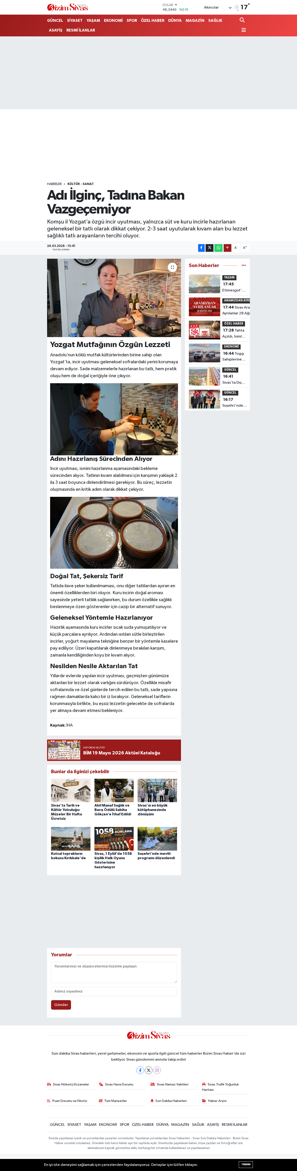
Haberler (54, 184)
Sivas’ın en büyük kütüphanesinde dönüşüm (153, 810)
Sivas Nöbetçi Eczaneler (71, 1084)
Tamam (245, 1164)
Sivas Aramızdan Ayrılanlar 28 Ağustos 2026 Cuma (242, 310)
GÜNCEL (55, 20)
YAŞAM (93, 20)
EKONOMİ (113, 20)
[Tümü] (244, 266)
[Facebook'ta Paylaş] (201, 248)
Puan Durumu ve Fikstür (69, 1101)
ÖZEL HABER (152, 20)
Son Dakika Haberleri (171, 1101)
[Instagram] (157, 1070)
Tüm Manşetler (115, 1101)
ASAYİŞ (55, 30)
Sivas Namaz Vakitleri (172, 1084)
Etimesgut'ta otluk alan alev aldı (233, 287)
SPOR (132, 20)
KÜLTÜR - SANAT (81, 184)
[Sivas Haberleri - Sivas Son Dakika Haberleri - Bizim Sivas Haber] (67, 7)
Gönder (61, 1005)
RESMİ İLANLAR (80, 30)
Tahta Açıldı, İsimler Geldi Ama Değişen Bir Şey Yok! (233, 333)
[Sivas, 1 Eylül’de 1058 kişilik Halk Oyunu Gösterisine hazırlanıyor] (114, 839)
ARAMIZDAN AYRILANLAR (242, 300)
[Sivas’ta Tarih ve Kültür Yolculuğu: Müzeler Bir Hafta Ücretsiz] (70, 790)
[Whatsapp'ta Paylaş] (218, 248)
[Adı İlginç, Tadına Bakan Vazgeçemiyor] (114, 298)
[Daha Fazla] (227, 248)
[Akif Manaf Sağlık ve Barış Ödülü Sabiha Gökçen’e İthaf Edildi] (114, 790)
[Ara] (242, 21)
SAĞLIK (215, 20)
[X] (148, 1070)
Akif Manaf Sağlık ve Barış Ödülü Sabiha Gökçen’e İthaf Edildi (112, 810)
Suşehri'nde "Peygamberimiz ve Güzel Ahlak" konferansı (237, 403)
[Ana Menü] (243, 30)
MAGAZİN (195, 20)
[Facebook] (140, 1070)
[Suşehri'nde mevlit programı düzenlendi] (157, 839)
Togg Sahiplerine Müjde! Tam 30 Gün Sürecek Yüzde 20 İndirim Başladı (233, 357)
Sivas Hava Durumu (119, 1084)
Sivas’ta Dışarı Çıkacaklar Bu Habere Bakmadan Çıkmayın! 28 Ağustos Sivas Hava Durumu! (234, 380)
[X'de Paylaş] (209, 248)
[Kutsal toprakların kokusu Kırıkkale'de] (70, 839)
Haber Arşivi (217, 1101)
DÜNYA (175, 20)
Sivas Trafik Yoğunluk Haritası (220, 1087)
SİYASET (75, 20)
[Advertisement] (148, 72)
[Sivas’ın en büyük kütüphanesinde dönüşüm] (157, 790)
